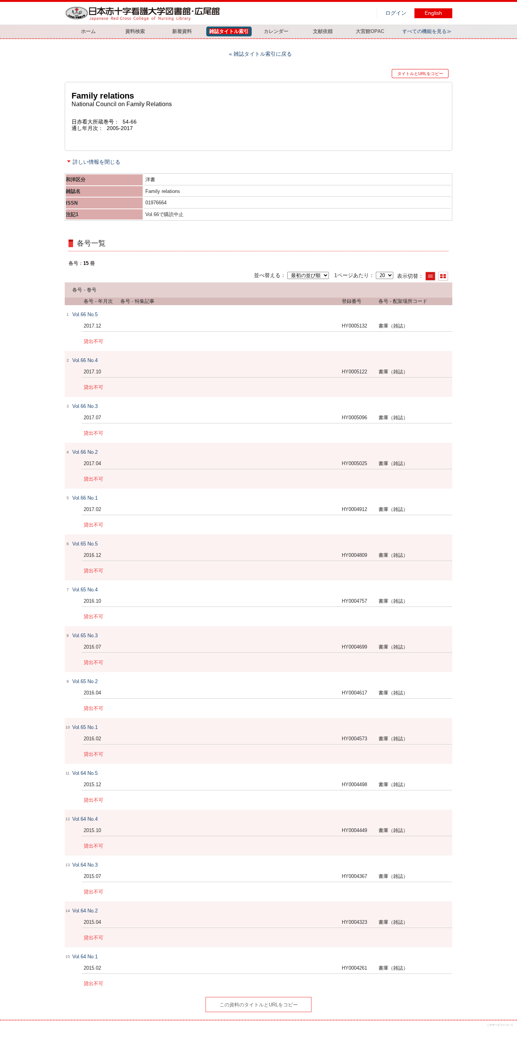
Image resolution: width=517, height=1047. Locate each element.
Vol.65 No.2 (85, 681)
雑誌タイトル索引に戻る (263, 54)
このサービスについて (500, 1025)
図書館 (144, 13)
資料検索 (135, 31)
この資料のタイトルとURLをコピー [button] (259, 1005)
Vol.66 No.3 (85, 406)
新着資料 (182, 31)
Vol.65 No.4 (85, 589)
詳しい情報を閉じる (96, 162)
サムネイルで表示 (443, 276)
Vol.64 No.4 (85, 819)
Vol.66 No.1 (85, 498)
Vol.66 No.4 (85, 360)
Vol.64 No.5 (85, 773)
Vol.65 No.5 (85, 544)
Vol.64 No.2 (85, 911)
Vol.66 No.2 (85, 452)
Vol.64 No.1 (85, 956)
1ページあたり (351, 275)
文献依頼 (323, 31)
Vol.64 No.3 (85, 865)
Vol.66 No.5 (85, 314)
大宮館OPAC (370, 31)
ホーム (88, 31)
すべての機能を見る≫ (427, 31)
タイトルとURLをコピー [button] (420, 73)
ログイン (395, 13)
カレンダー (276, 31)
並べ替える (267, 275)
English (433, 13)
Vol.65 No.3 (85, 635)
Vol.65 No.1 (85, 727)
